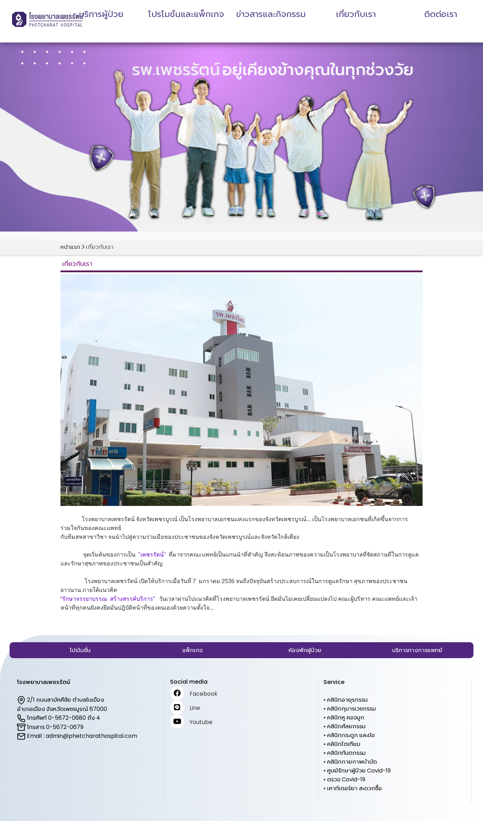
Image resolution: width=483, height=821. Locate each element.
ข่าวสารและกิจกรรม (271, 14)
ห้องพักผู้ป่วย (305, 650)
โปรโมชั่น (80, 650)
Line (195, 708)
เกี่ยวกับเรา (356, 14)
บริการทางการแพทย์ (417, 650)
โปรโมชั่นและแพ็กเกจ (186, 14)
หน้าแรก (70, 247)
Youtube (201, 722)
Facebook (203, 694)
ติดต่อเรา (440, 14)
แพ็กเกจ (192, 650)
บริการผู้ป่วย (101, 14)
